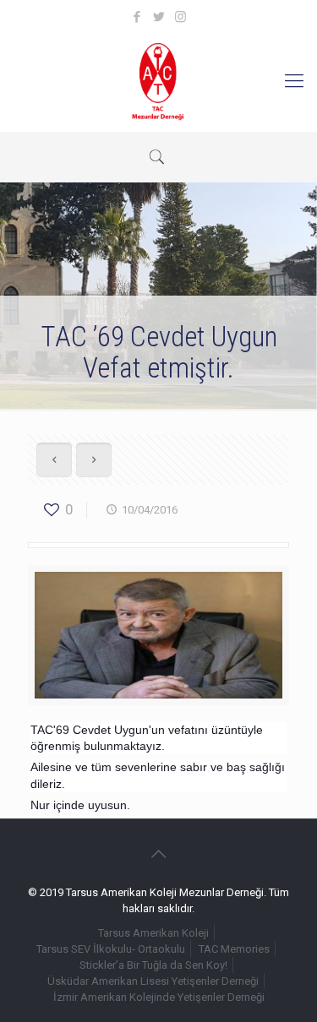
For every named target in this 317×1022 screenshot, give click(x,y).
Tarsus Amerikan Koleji (153, 933)
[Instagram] (180, 16)
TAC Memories (234, 949)
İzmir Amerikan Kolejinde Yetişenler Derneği (159, 997)
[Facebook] (136, 16)
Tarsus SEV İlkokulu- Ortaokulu (110, 949)
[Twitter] (158, 16)
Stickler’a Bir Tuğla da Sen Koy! (153, 965)
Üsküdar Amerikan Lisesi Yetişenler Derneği (153, 981)
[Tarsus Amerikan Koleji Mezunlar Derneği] (158, 81)
